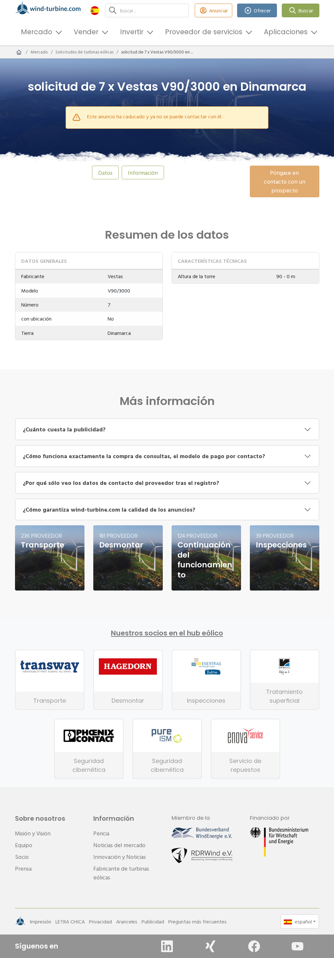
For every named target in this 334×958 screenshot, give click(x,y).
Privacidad (100, 921)
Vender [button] (86, 32)
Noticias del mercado (119, 845)
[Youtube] (297, 946)
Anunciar (218, 10)
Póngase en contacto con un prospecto (284, 181)
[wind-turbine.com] (19, 52)
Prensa (23, 868)
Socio (22, 857)
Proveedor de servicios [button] (203, 32)
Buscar (305, 10)
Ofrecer (262, 10)
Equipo (23, 845)
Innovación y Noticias (119, 857)
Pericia (101, 833)
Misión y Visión (33, 833)
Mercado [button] (36, 32)
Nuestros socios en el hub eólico (167, 633)
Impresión (40, 921)
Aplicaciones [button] (286, 32)
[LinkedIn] (167, 946)
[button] (94, 10)
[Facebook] (254, 946)
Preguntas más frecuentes (197, 921)
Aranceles (126, 921)
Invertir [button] (132, 32)
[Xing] (210, 946)
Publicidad (153, 921)
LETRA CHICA (70, 921)
